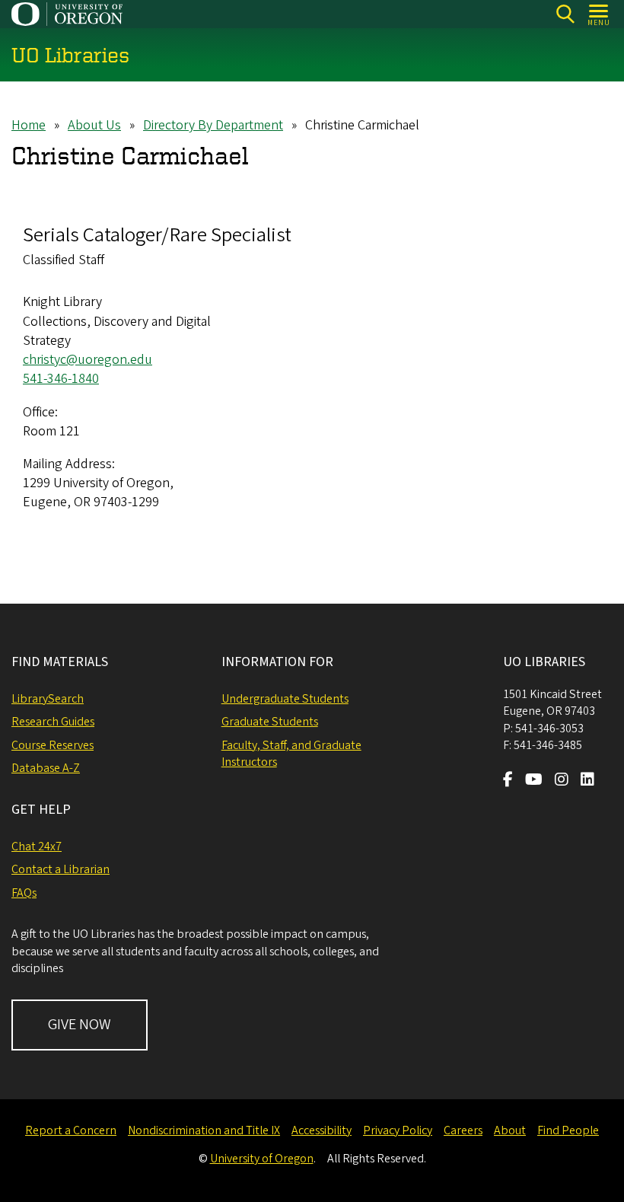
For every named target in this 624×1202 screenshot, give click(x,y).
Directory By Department (213, 125)
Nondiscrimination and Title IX (204, 1130)
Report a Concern (70, 1130)
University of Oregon (262, 1158)
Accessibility (321, 1130)
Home (28, 125)
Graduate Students (269, 721)
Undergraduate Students (285, 698)
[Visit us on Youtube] (534, 781)
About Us (94, 125)
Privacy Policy (397, 1130)
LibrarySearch (47, 698)
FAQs (24, 893)
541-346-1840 (61, 378)
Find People (568, 1130)
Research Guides (52, 721)
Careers (463, 1130)
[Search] (565, 14)
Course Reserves (52, 745)
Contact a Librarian (60, 869)
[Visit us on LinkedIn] (587, 781)
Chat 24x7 (36, 846)
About (510, 1130)
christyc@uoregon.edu (87, 359)
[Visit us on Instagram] (562, 781)
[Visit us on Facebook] (508, 781)
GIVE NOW (79, 1024)
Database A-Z (45, 768)
